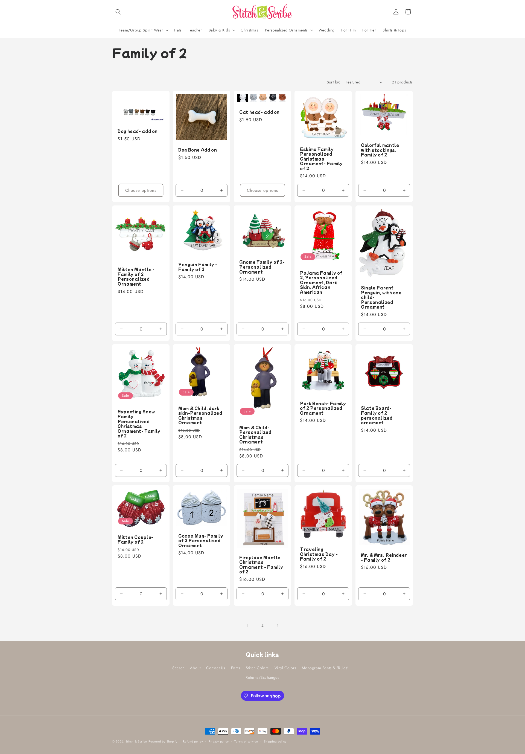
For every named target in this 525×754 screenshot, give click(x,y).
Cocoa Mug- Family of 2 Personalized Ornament (200, 540)
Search (178, 668)
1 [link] (248, 625)
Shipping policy (275, 741)
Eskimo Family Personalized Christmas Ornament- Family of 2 (321, 159)
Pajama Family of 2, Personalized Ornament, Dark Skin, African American (321, 283)
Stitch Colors (257, 668)
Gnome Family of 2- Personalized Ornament (262, 267)
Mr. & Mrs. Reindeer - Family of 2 (384, 557)
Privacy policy (219, 741)
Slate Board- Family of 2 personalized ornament (377, 415)
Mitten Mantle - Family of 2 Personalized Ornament (136, 276)
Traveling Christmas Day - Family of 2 (319, 554)
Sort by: (333, 82)
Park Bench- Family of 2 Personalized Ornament (323, 408)
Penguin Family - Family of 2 (197, 267)
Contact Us (215, 668)
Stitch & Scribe (136, 741)
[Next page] (277, 625)
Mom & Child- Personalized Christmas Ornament (255, 434)
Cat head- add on (259, 112)
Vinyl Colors (285, 668)
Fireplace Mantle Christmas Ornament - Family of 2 (261, 564)
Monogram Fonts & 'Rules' (325, 668)
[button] (118, 12)
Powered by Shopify (162, 741)
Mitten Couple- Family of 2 (135, 539)
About (195, 668)
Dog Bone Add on (197, 149)
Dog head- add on (138, 131)
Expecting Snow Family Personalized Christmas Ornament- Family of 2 (139, 423)
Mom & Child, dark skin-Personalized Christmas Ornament (200, 415)
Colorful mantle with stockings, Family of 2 (380, 150)
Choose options (140, 190)
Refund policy (193, 741)
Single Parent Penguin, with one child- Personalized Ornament (381, 297)
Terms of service (246, 741)
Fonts (235, 668)
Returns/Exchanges (262, 677)
